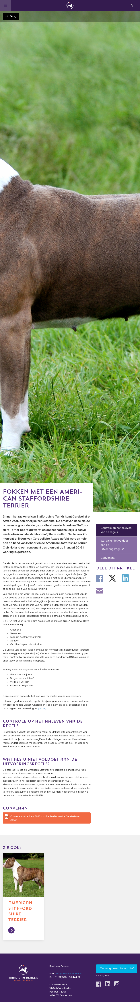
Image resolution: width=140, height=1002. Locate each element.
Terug (13, 16)
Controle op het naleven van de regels (116, 530)
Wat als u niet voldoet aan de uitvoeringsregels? (114, 545)
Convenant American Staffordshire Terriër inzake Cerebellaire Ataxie (44, 818)
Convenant (108, 558)
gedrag (42, 708)
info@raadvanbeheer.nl (68, 973)
